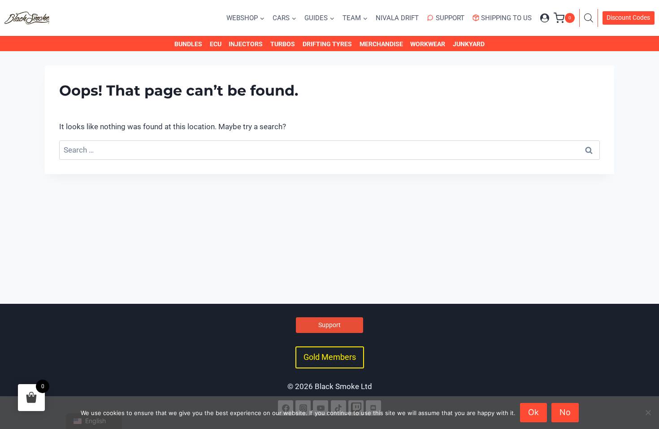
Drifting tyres (327, 44)
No (565, 412)
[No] (647, 412)
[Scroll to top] (642, 383)
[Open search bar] (591, 17)
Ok (533, 412)
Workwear (427, 44)
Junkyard (469, 44)
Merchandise (381, 44)
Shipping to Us (506, 18)
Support (450, 18)
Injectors (246, 44)
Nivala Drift (397, 18)
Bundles (188, 44)
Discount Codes (628, 17)
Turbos (282, 44)
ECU (215, 44)
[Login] (544, 18)
